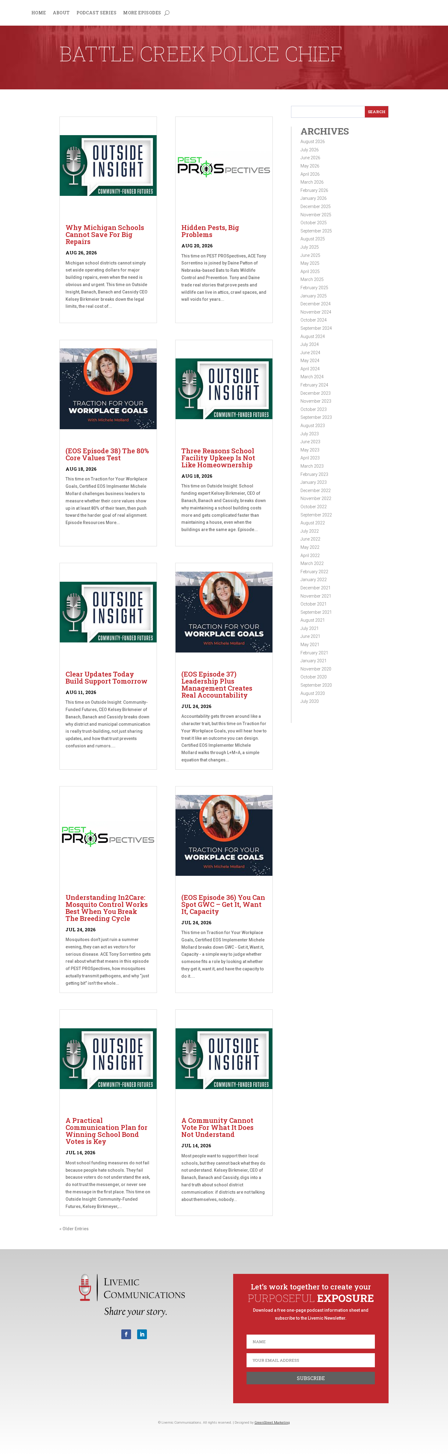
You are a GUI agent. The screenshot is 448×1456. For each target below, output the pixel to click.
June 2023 (310, 441)
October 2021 (313, 604)
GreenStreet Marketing (272, 1423)
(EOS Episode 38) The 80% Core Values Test (107, 454)
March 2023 (312, 466)
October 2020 (313, 676)
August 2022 (312, 522)
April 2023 (310, 457)
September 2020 (316, 685)
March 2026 (312, 182)
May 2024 (309, 360)
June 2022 (310, 539)
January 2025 (313, 295)
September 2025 (316, 230)
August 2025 (312, 238)
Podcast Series (96, 13)
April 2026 (310, 174)
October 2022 (313, 506)
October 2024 (313, 320)
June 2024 (310, 352)
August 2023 (312, 425)
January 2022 (313, 579)
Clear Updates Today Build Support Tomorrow (107, 677)
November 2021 (315, 596)
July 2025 (309, 247)
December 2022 (315, 490)
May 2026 (309, 166)
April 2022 (310, 555)
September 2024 (316, 328)
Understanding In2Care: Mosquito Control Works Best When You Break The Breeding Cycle (107, 908)
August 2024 (312, 336)
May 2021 (309, 644)
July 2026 (309, 149)
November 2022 (315, 498)
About (61, 13)
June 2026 (310, 157)
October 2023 (313, 409)
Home (38, 13)
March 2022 (312, 563)
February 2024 (314, 385)
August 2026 (312, 141)
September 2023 (316, 417)
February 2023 (314, 474)
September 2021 (316, 612)
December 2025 (315, 206)
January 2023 (313, 482)
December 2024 (315, 303)
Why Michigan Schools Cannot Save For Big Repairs (105, 234)
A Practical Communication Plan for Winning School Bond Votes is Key (107, 1131)
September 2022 (316, 514)
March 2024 (312, 376)
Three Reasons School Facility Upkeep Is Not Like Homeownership (218, 457)
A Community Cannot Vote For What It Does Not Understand (217, 1127)
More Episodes (142, 13)
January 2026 (313, 198)
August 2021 (312, 620)
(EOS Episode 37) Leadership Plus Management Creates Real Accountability (216, 684)
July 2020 (309, 701)
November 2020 (315, 669)
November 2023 (315, 401)
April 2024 (310, 368)
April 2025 (310, 271)
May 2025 (309, 263)
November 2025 (315, 214)
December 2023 (315, 393)
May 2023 (309, 450)
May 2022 (309, 547)
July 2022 (309, 531)
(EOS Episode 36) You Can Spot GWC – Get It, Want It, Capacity (223, 904)
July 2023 (309, 433)
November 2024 (315, 312)
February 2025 (314, 287)
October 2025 (313, 222)
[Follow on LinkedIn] (142, 1334)
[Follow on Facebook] (126, 1334)
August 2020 (312, 693)
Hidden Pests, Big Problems (210, 231)
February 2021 (314, 652)
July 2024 (309, 344)
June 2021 (310, 636)
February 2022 (314, 571)
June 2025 (310, 255)
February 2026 (314, 190)
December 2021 (315, 587)
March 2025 (312, 279)
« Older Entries (74, 1228)
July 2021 (309, 628)
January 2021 (313, 660)
